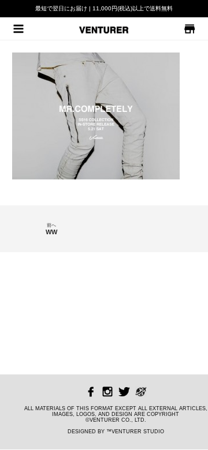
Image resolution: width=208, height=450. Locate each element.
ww (51, 229)
